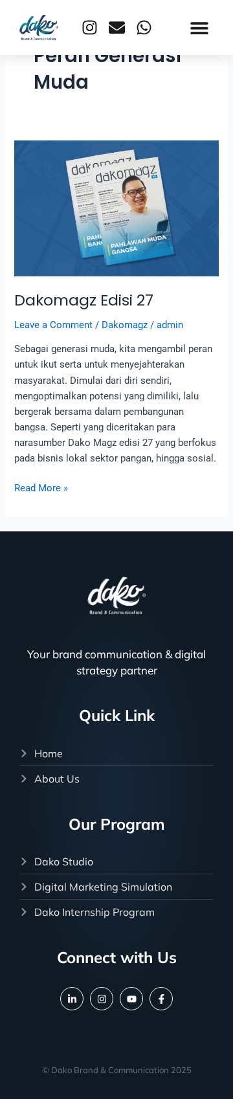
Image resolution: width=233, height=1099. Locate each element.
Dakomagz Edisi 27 (83, 300)
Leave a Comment (53, 325)
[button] (199, 27)
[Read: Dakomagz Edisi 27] (116, 208)
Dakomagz (125, 325)
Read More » (41, 487)
